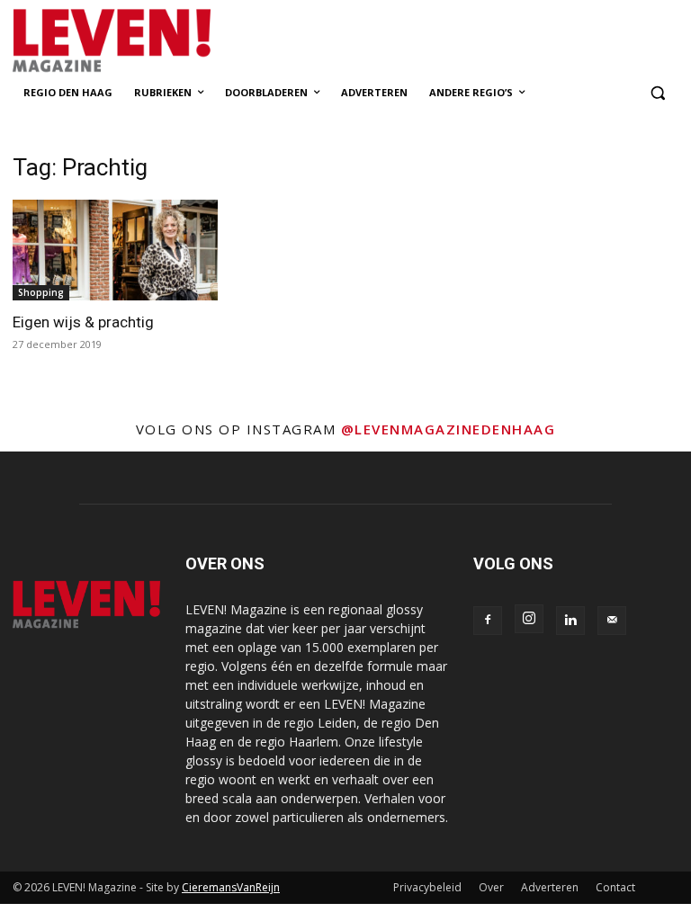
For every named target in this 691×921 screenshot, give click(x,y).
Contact (615, 887)
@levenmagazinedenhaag (448, 429)
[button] (657, 93)
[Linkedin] (570, 620)
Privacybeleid (427, 887)
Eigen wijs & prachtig (83, 322)
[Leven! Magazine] (135, 41)
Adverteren (550, 887)
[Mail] (611, 620)
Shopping (41, 292)
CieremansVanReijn (231, 887)
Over (491, 887)
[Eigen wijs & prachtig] (115, 250)
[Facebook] (487, 620)
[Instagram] (529, 618)
